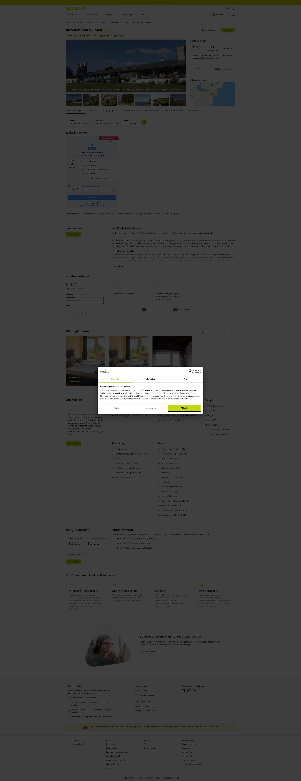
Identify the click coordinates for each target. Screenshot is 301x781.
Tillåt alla (184, 408)
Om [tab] (185, 379)
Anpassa (149, 408)
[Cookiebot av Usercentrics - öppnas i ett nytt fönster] (190, 371)
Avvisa (116, 408)
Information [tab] (150, 379)
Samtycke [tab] (115, 379)
